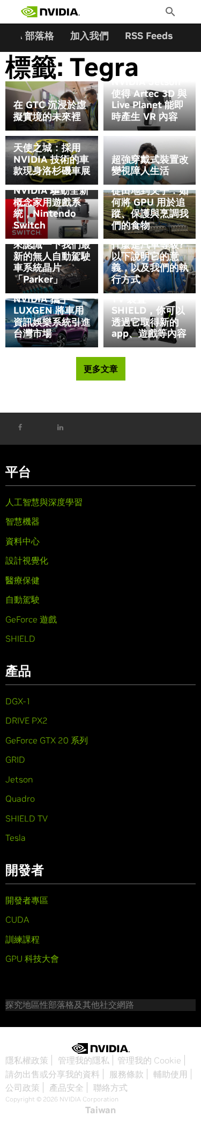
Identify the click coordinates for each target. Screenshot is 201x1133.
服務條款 (126, 1074)
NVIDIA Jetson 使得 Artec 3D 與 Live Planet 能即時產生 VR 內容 (149, 99)
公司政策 (22, 1087)
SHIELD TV (26, 818)
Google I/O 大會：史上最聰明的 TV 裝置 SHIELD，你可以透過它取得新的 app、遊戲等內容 (150, 304)
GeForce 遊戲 (31, 619)
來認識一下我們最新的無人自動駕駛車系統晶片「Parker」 (52, 262)
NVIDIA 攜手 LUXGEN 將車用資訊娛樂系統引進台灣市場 (52, 316)
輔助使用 (170, 1074)
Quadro (20, 798)
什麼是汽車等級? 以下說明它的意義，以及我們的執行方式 (150, 262)
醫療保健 (22, 580)
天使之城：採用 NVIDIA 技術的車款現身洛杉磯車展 (52, 159)
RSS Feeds (149, 35)
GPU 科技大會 (32, 958)
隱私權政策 (26, 1060)
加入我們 (89, 35)
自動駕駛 (22, 599)
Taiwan (100, 1110)
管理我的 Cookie (149, 1060)
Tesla (15, 837)
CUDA (17, 919)
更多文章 (101, 368)
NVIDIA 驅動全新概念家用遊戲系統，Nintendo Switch (51, 208)
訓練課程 (22, 939)
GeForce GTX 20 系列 (46, 740)
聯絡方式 (110, 1087)
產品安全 (66, 1087)
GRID (15, 759)
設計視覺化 (26, 560)
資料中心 (22, 541)
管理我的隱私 (83, 1060)
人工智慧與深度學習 (44, 502)
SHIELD (20, 638)
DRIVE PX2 (26, 720)
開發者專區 (26, 900)
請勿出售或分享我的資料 (52, 1074)
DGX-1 (18, 701)
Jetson (19, 779)
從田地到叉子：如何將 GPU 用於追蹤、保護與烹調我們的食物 (150, 208)
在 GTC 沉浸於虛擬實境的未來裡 (49, 110)
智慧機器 (22, 521)
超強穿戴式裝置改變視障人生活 (150, 165)
